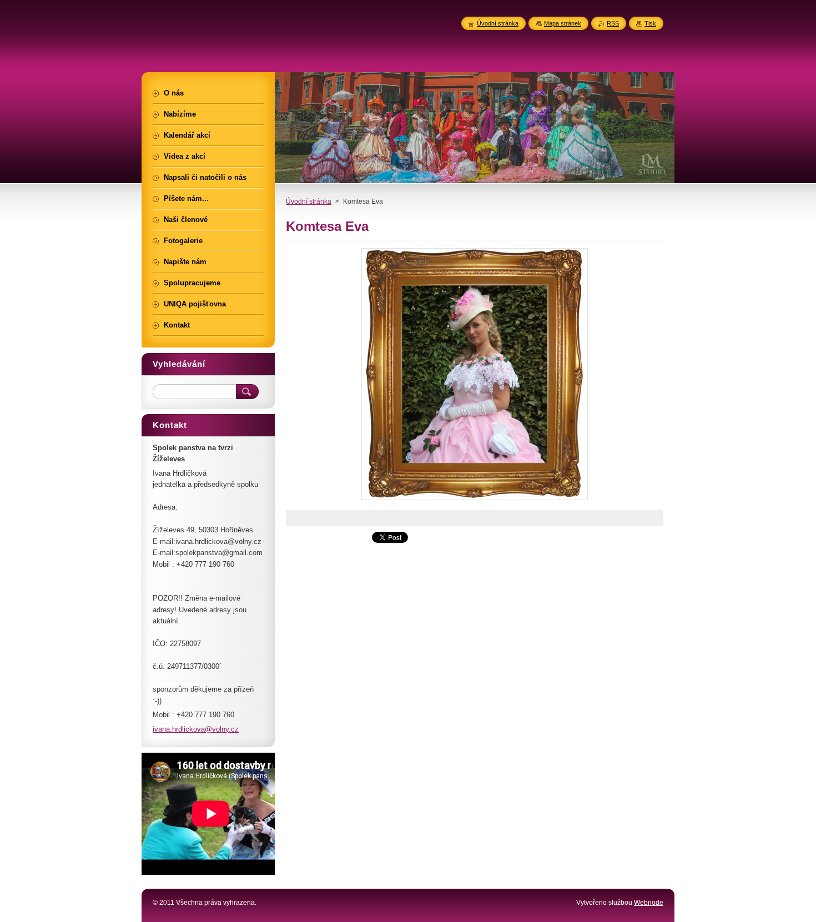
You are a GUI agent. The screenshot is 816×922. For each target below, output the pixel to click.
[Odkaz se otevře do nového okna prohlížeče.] (474, 500)
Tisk (650, 23)
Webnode (648, 902)
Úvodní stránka (308, 201)
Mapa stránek (562, 23)
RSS (613, 23)
